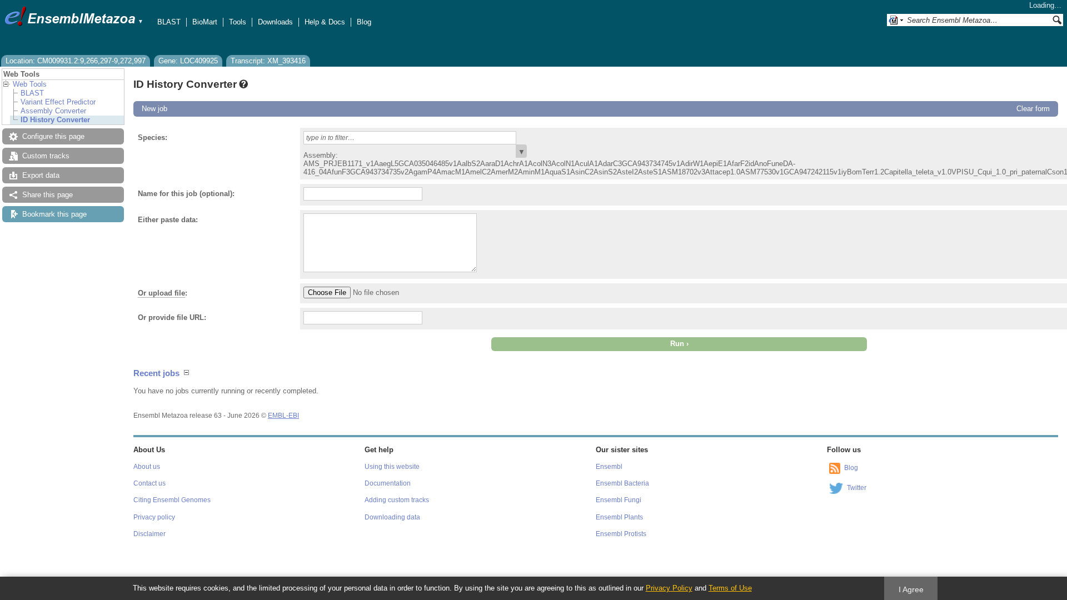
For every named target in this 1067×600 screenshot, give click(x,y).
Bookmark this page (54, 214)
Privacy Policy (669, 588)
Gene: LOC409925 (188, 61)
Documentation (388, 483)
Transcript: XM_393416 (268, 61)
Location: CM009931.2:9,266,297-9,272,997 (76, 61)
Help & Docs (325, 22)
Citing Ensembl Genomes (172, 500)
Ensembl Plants (619, 517)
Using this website (392, 466)
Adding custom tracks (397, 500)
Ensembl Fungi (618, 500)
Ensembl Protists (621, 534)
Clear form (1033, 108)
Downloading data (392, 517)
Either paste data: (168, 220)
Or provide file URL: (172, 317)
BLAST (169, 22)
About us (146, 466)
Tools (237, 22)
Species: (152, 137)
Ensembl (609, 466)
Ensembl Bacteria (622, 483)
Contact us (149, 483)
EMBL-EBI (283, 415)
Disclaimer (149, 534)
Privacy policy (154, 517)
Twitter (856, 487)
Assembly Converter (53, 111)
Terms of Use (730, 588)
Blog (364, 22)
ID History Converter (55, 120)
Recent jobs (156, 373)
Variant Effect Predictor (58, 102)
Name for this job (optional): (186, 193)
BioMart (204, 22)
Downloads (275, 22)
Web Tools (30, 84)
